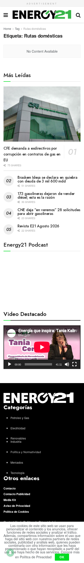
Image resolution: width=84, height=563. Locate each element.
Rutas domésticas (34, 29)
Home (7, 29)
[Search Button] (78, 15)
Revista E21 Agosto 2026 (38, 226)
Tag (17, 29)
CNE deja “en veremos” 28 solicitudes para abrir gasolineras (49, 211)
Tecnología (17, 473)
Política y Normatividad (25, 452)
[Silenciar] (67, 364)
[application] (42, 347)
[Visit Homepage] (42, 14)
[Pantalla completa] (74, 364)
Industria (15, 441)
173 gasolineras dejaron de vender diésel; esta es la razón (46, 195)
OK (62, 557)
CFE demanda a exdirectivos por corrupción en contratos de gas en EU (32, 154)
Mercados (16, 462)
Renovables (18, 438)
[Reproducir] (9, 364)
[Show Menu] (6, 15)
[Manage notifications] (10, 552)
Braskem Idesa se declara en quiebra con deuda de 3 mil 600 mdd (47, 179)
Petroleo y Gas (19, 418)
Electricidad (17, 428)
